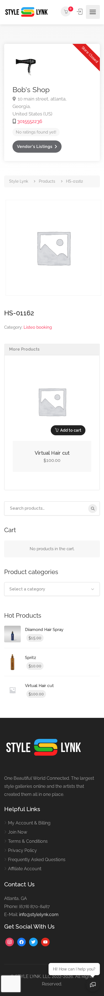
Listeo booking (38, 327)
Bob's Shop (31, 89)
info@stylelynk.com (39, 914)
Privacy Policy (22, 850)
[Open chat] (93, 985)
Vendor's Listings (34, 146)
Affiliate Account (24, 868)
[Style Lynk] (27, 11)
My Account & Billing (29, 823)
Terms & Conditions (28, 841)
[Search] (92, 508)
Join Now (17, 832)
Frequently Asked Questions (36, 859)
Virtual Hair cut (52, 453)
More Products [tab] (24, 349)
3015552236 (29, 121)
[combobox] (52, 589)
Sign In (80, 11)
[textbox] (52, 589)
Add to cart (70, 430)
